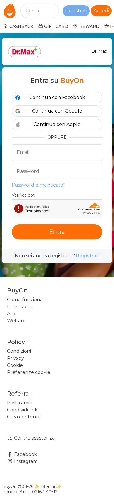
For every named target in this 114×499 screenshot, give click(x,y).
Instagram (25, 461)
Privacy (15, 358)
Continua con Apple (57, 124)
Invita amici (20, 403)
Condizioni (19, 351)
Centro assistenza (34, 438)
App (12, 313)
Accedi (101, 10)
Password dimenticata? (38, 185)
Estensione (19, 306)
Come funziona (25, 299)
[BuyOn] (9, 11)
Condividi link (22, 410)
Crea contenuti (24, 417)
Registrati (76, 10)
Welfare (16, 320)
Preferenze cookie (28, 372)
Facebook (25, 454)
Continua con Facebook (57, 97)
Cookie (15, 365)
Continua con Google (57, 111)
